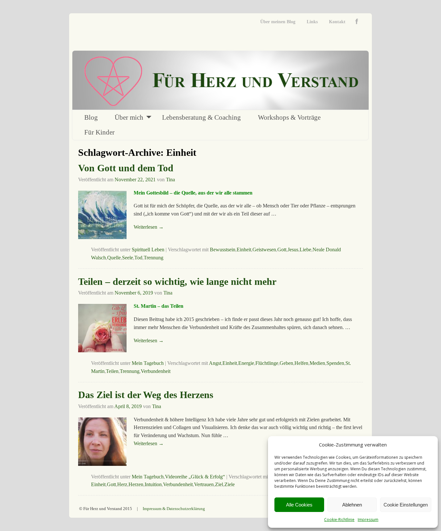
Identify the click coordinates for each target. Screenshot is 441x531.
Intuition (153, 484)
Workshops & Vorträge (289, 117)
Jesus (293, 249)
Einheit (244, 249)
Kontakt (337, 21)
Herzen (135, 484)
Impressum (368, 519)
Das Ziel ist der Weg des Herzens (145, 394)
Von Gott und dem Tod (125, 168)
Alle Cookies (299, 504)
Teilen (112, 371)
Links (312, 21)
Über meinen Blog (277, 21)
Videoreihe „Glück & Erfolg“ (195, 476)
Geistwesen (264, 249)
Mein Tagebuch (148, 363)
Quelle (114, 257)
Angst (215, 363)
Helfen (301, 363)
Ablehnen (352, 504)
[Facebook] (358, 21)
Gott (281, 249)
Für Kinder (99, 132)
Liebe (305, 249)
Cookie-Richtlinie (339, 519)
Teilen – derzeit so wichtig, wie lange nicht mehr (177, 281)
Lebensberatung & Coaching (201, 117)
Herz (122, 484)
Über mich (129, 117)
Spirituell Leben (148, 249)
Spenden (335, 363)
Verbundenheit (155, 371)
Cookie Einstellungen (406, 504)
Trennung (153, 257)
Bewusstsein (222, 249)
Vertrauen (204, 484)
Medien (317, 363)
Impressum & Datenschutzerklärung (174, 508)
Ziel (219, 484)
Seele (127, 257)
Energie (246, 363)
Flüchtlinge (266, 363)
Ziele (229, 484)
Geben (286, 363)
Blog (91, 117)
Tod (138, 257)
